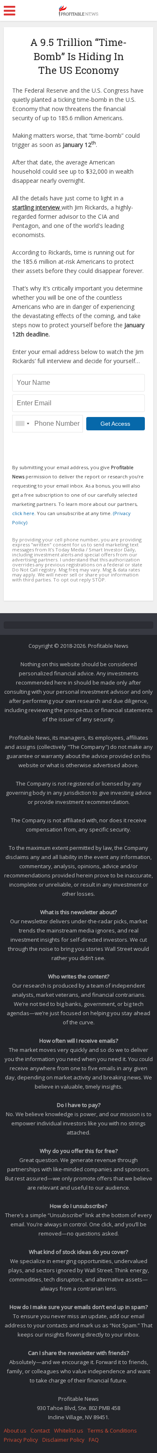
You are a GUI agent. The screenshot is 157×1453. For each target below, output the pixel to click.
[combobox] (22, 423)
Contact (40, 1430)
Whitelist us (68, 1430)
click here (23, 513)
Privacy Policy (21, 1439)
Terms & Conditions (112, 1430)
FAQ (94, 1439)
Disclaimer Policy (63, 1439)
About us (15, 1430)
